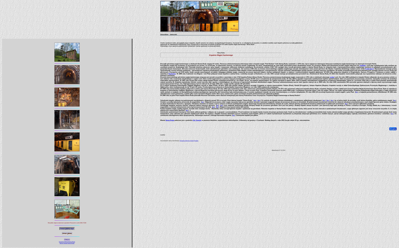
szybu (332, 77)
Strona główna (164, 34)
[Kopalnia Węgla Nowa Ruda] (67, 61)
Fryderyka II (369, 69)
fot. (357, 92)
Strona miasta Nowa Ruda (67, 243)
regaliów (363, 65)
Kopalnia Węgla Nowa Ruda (67, 242)
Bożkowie (172, 74)
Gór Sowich (197, 120)
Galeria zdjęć (173, 34)
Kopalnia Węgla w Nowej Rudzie (189, 140)
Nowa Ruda (170, 120)
